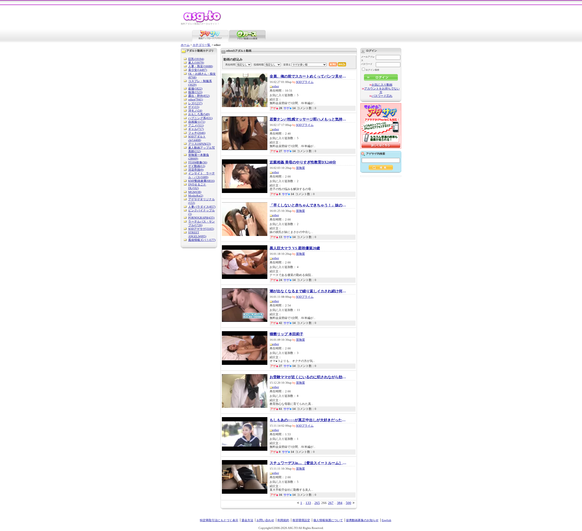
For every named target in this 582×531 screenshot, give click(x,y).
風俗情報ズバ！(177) (202, 240)
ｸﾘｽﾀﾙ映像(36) (197, 162)
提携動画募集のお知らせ (362, 520)
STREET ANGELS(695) (197, 234)
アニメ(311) (196, 125)
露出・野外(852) (199, 96)
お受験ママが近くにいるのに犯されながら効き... (308, 377)
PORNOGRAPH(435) (201, 217)
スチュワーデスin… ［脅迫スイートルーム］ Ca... (308, 463)
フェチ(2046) (196, 133)
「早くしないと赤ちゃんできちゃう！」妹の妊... (308, 205)
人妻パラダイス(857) (202, 206)
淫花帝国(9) (195, 169)
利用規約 (283, 520)
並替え (287, 64)
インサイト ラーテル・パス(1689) (201, 175)
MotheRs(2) (195, 195)
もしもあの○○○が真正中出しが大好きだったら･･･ (308, 420)
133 (308, 503)
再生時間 (230, 64)
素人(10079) (196, 62)
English (386, 520)
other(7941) (195, 99)
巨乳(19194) (196, 59)
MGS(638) (194, 192)
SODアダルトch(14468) (197, 138)
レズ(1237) (195, 103)
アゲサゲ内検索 (375, 153)
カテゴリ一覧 (202, 45)
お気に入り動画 (382, 84)
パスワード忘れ (382, 96)
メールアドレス (368, 58)
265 (317, 503)
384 (339, 503)
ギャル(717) (196, 129)
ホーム (185, 45)
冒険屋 (300, 168)
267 (331, 503)
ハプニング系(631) (200, 118)
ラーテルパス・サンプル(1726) (201, 223)
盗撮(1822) (195, 88)
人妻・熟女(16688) (200, 66)
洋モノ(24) (195, 110)
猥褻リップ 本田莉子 (286, 334)
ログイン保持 (372, 70)
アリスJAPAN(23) (199, 143)
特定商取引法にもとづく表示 (219, 520)
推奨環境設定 (301, 520)
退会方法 (247, 520)
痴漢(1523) (195, 92)
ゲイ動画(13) (196, 166)
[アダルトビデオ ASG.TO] (202, 21)
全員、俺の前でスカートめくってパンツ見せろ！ (308, 76)
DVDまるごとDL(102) (197, 186)
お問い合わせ (265, 520)
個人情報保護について (328, 520)
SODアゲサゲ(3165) (201, 228)
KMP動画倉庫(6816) (201, 181)
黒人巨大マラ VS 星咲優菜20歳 (295, 248)
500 (348, 503)
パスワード (366, 64)
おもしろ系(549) (199, 114)
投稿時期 (259, 64)
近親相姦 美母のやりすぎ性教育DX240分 (303, 162)
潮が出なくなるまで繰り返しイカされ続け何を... (308, 291)
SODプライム (305, 82)
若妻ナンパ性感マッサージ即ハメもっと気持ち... (308, 119)
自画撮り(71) (196, 121)
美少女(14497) (197, 70)
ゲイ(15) (193, 107)
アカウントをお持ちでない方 (382, 90)
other (276, 86)
